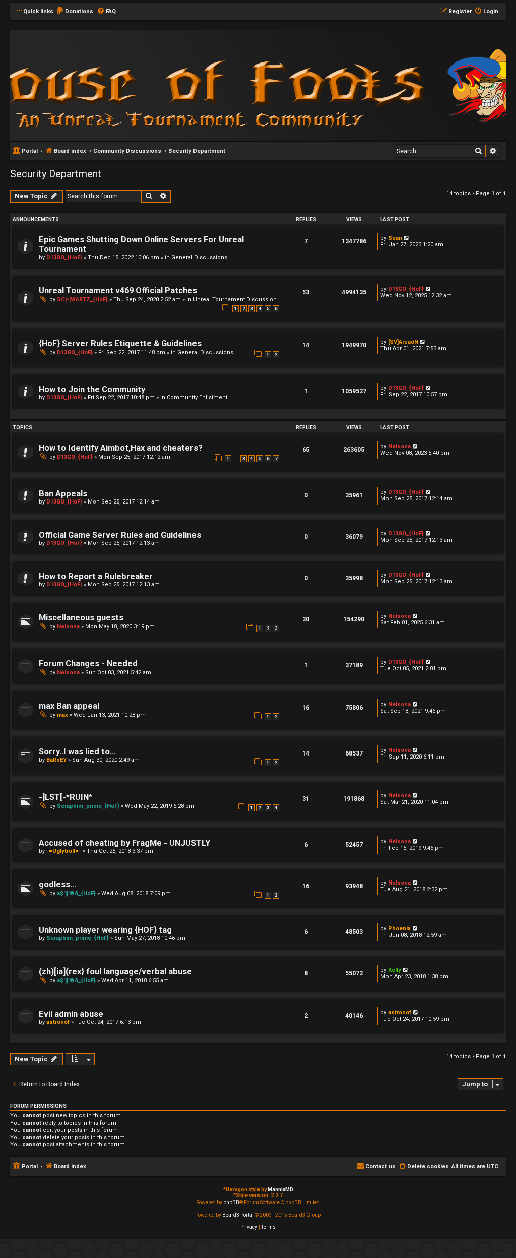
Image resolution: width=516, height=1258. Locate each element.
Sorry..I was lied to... (77, 752)
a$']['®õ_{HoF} (76, 893)
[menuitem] (74, 12)
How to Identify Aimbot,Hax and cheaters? (121, 448)
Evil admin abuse (71, 1014)
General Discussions (199, 257)
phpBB (231, 1202)
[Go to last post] (407, 238)
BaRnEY (56, 760)
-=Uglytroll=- (63, 851)
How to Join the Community (92, 389)
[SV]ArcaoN (403, 342)
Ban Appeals (63, 493)
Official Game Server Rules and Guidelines (120, 535)
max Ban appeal (69, 706)
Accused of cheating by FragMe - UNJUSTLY (124, 843)
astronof (58, 1022)
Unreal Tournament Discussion (235, 299)
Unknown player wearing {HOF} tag (105, 930)
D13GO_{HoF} (64, 257)
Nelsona (399, 446)
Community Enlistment (197, 397)
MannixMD (280, 1189)
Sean (395, 238)
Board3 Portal (238, 1215)
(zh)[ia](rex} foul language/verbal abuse (115, 971)
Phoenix (399, 928)
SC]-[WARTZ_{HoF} (82, 299)
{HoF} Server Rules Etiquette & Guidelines (120, 343)
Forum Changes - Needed (88, 663)
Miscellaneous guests (81, 617)
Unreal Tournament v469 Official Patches (118, 290)
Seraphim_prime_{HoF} (88, 806)
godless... (57, 884)
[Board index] (146, 85)
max (62, 715)
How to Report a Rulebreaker (96, 576)
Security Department (55, 174)
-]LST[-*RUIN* (65, 797)
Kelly (394, 970)
